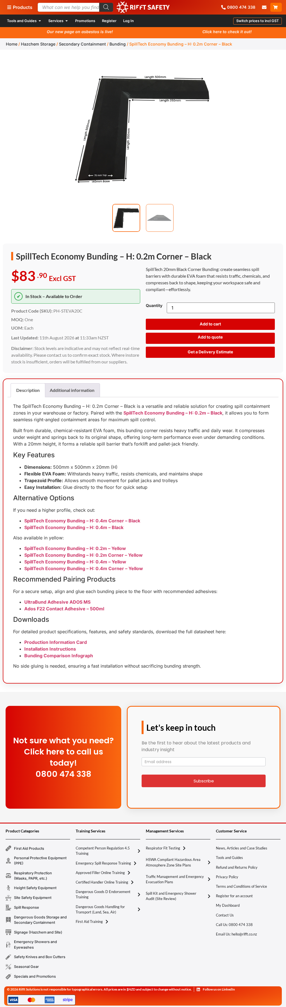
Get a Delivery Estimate (210, 351)
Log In (128, 21)
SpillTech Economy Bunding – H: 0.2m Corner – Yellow (83, 555)
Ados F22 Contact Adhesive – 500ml (64, 608)
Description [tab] (28, 390)
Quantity (154, 306)
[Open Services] (66, 20)
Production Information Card (55, 642)
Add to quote (210, 337)
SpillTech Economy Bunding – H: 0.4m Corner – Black (82, 520)
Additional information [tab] (72, 390)
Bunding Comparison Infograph (58, 655)
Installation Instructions (50, 649)
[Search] (106, 7)
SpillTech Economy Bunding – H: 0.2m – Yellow (75, 548)
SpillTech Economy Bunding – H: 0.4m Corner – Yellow (83, 568)
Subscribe (204, 781)
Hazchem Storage (38, 44)
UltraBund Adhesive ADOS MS (57, 602)
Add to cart (210, 324)
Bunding (117, 44)
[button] (257, 21)
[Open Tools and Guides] (40, 20)
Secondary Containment (82, 44)
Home (11, 44)
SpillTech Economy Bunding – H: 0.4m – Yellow (75, 562)
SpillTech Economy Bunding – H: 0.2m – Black (172, 413)
